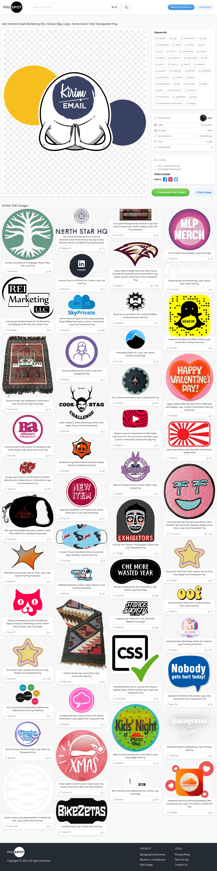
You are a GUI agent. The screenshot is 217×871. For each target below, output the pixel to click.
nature (203, 51)
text (160, 51)
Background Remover (181, 7)
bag (204, 38)
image (192, 103)
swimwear (180, 96)
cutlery (179, 77)
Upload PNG (205, 7)
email (178, 44)
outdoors (175, 57)
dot (203, 44)
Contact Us (181, 864)
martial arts (175, 90)
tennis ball (191, 57)
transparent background (170, 103)
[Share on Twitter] (176, 179)
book (192, 77)
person (191, 70)
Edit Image (205, 192)
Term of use (182, 859)
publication (163, 83)
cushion (192, 90)
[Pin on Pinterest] (170, 179)
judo (160, 90)
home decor (189, 38)
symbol (162, 70)
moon (172, 51)
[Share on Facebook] (165, 179)
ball (205, 57)
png (194, 96)
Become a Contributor (153, 859)
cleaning (176, 70)
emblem (201, 64)
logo (174, 38)
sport (161, 64)
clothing (190, 83)
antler (204, 83)
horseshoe (163, 96)
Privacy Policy (182, 854)
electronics (163, 77)
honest (161, 38)
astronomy (187, 51)
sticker (190, 44)
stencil (186, 64)
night (161, 57)
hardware (206, 70)
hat (178, 83)
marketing (163, 44)
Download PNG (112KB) (171, 192)
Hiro (209, 117)
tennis (173, 64)
